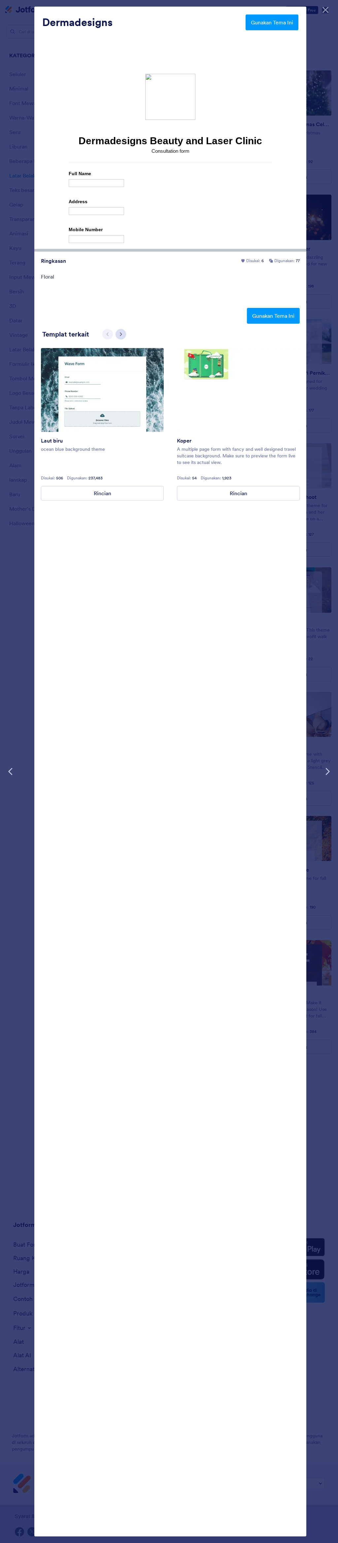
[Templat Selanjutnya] (327, 771)
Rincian (102, 493)
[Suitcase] (238, 390)
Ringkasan (53, 261)
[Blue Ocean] (102, 390)
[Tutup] (325, 10)
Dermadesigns (77, 22)
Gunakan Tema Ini (272, 22)
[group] (102, 424)
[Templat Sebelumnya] (10, 771)
